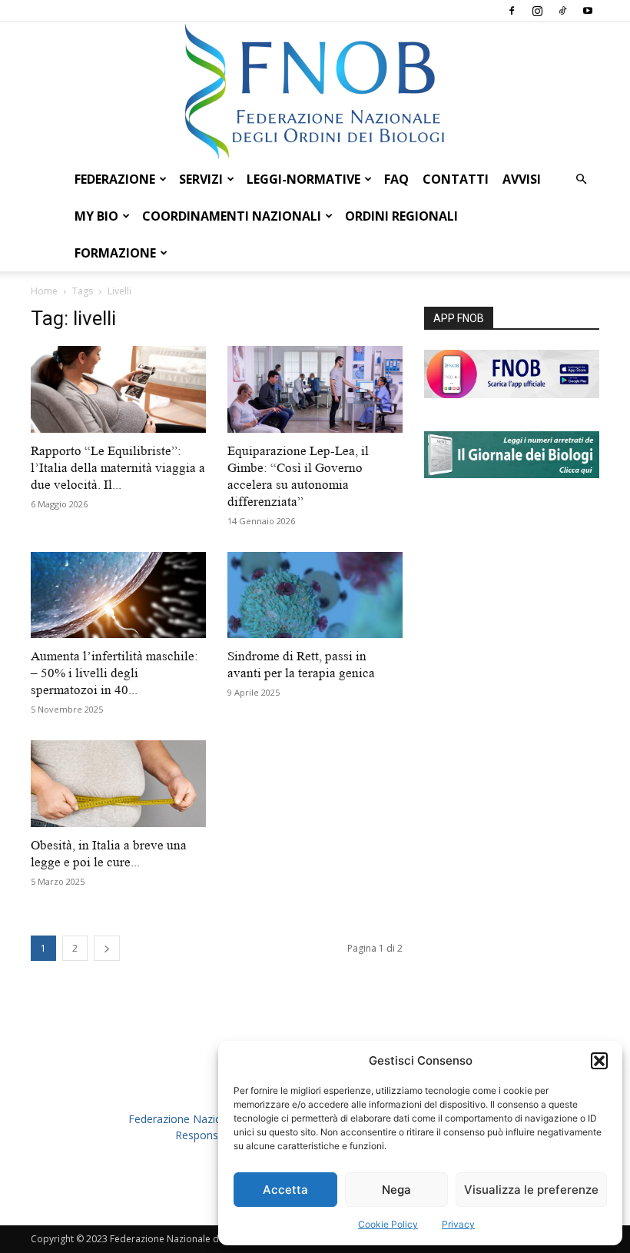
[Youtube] (587, 11)
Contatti (456, 179)
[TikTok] (562, 11)
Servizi (201, 179)
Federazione (115, 179)
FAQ (396, 179)
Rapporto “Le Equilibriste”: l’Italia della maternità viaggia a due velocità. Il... (118, 468)
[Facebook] (511, 11)
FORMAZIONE (115, 252)
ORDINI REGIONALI (401, 216)
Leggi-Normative (303, 179)
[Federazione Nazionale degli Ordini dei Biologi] (315, 91)
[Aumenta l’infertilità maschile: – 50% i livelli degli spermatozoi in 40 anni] (118, 595)
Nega (396, 1189)
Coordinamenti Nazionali (231, 216)
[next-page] (107, 948)
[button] (599, 1061)
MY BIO (96, 216)
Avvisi (521, 179)
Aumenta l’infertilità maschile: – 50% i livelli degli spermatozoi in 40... (114, 673)
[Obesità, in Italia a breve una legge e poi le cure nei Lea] (118, 783)
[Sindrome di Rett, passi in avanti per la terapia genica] (315, 595)
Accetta (285, 1189)
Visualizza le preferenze (531, 1189)
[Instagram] (537, 11)
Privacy (458, 1224)
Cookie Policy (388, 1224)
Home (44, 290)
